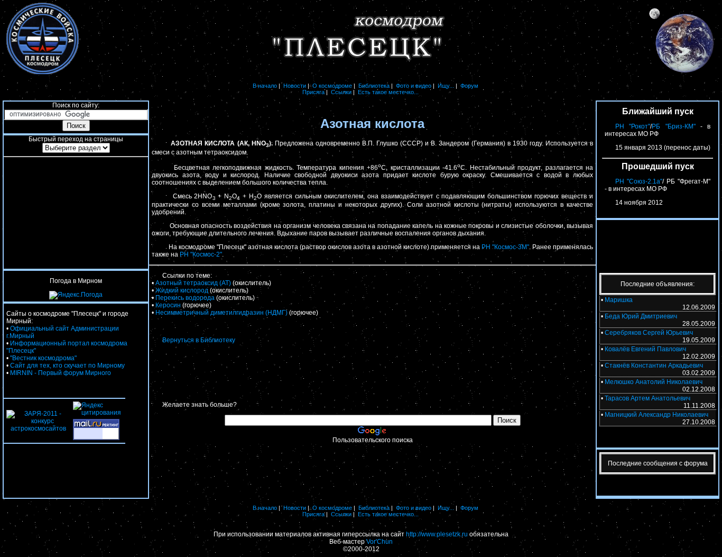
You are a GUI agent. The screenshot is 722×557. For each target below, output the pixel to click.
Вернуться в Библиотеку (198, 340)
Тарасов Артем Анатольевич (647, 398)
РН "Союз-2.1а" (638, 181)
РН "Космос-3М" (505, 247)
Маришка (619, 300)
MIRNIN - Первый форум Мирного (60, 373)
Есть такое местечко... (388, 92)
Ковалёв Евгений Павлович (645, 349)
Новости (294, 86)
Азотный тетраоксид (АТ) (193, 283)
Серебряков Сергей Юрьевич (649, 332)
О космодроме (332, 86)
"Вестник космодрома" (43, 358)
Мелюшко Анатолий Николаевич (653, 382)
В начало (265, 86)
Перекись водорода (185, 298)
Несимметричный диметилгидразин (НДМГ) (221, 312)
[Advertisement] (76, 213)
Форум (469, 86)
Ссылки (341, 92)
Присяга (313, 92)
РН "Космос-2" (201, 254)
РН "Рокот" (632, 126)
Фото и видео (413, 86)
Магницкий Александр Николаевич (656, 414)
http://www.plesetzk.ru (437, 534)
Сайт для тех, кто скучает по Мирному (67, 365)
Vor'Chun (379, 541)
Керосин (168, 305)
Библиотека (374, 86)
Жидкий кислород (181, 290)
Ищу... (446, 86)
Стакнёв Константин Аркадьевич (654, 365)
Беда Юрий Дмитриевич (641, 316)
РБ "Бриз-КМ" (673, 126)
